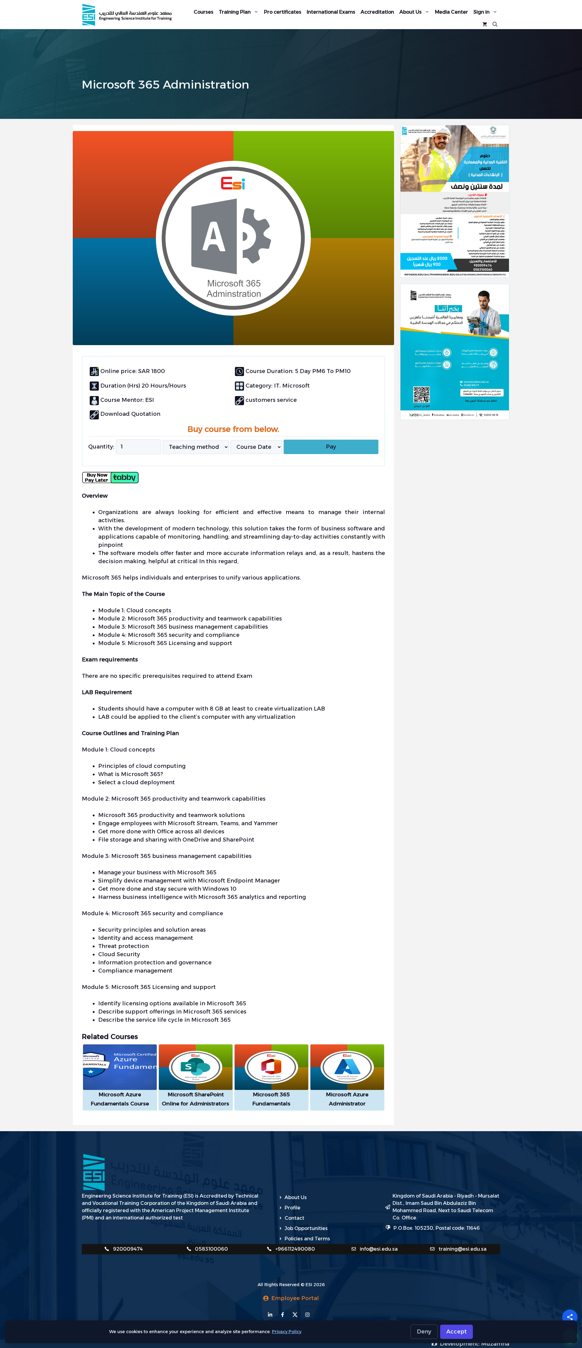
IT (276, 385)
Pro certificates (282, 12)
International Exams (331, 12)
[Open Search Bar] (495, 23)
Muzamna (495, 1343)
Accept (456, 1331)
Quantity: (101, 446)
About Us (411, 12)
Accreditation (377, 12)
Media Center (451, 12)
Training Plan (235, 12)
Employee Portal (295, 1298)
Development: (460, 1343)
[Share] (569, 1317)
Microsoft (296, 385)
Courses (203, 12)
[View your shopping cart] (485, 23)
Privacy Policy (286, 1331)
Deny (424, 1331)
